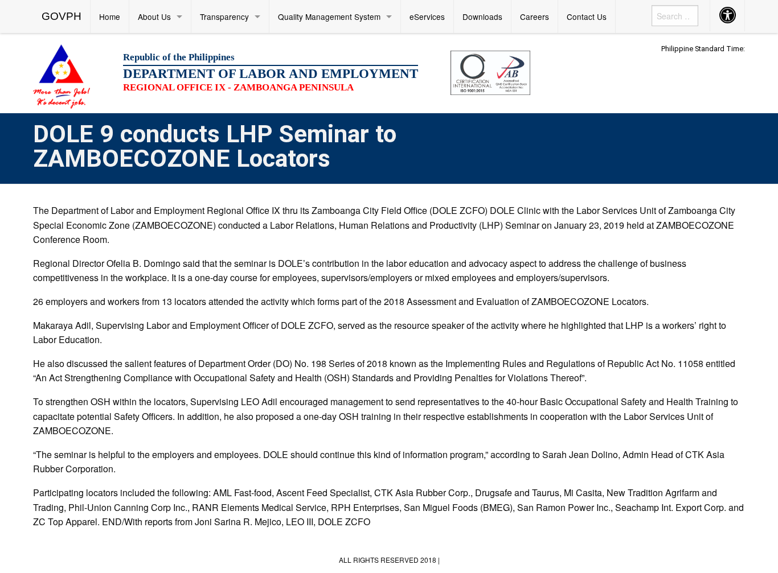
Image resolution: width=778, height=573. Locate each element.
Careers (534, 16)
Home (109, 16)
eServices (427, 16)
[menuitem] (62, 16)
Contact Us (587, 16)
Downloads (482, 16)
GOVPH (61, 16)
